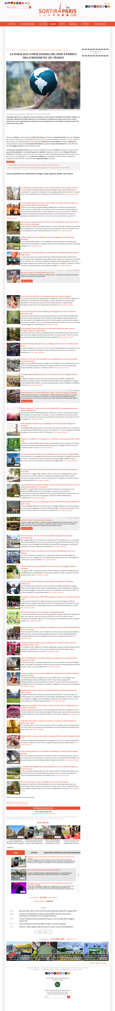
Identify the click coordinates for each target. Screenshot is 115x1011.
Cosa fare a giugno (28, 819)
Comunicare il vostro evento (50, 968)
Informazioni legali (47, 970)
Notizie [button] (12, 24)
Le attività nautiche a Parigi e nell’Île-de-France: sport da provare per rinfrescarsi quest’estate (19, 957)
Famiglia (73, 24)
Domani (34, 853)
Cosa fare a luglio (19, 817)
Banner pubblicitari (33, 968)
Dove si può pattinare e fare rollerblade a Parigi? (43, 870)
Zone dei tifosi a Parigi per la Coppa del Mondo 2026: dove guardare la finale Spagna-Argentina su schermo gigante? (70, 957)
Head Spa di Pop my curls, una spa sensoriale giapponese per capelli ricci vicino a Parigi (50, 884)
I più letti (49, 901)
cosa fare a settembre (55, 819)
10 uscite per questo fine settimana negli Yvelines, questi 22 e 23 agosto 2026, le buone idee (38, 168)
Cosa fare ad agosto (41, 819)
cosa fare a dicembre (60, 817)
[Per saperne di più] (71, 194)
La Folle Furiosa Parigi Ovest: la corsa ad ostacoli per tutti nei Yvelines (71, 841)
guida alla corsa (73, 817)
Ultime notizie (39, 901)
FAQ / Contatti (83, 968)
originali (44, 139)
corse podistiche (29, 139)
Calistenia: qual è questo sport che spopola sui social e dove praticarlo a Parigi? (34, 841)
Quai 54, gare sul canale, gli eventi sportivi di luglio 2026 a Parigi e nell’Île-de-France (45, 957)
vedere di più (42, 932)
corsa (11, 817)
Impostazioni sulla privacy (63, 970)
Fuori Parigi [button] (99, 24)
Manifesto (36, 970)
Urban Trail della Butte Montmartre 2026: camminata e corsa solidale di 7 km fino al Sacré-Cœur (52, 841)
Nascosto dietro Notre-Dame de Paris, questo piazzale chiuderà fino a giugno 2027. (48, 911)
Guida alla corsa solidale (13, 819)
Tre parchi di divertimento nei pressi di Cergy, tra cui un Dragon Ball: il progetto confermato (46, 920)
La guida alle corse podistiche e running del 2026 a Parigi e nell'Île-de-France (33, 165)
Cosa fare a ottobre (31, 817)
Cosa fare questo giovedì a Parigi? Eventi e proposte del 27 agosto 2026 (15, 841)
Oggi (16, 853)
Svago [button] (53, 24)
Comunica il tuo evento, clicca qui (17, 804)
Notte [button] (62, 24)
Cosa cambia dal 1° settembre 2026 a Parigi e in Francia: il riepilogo (42, 924)
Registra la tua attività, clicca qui (16, 802)
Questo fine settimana (53, 853)
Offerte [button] (85, 24)
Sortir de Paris (77, 970)
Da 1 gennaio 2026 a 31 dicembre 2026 (43, 813)
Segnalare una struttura (68, 968)
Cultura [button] (43, 24)
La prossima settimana (71, 853)
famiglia (70, 139)
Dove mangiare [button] (27, 24)
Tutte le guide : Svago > (98, 963)
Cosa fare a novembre (46, 817)
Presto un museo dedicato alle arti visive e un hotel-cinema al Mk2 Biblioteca (46, 927)
